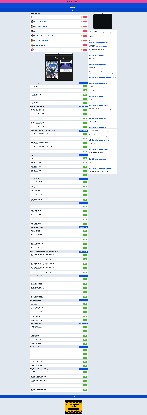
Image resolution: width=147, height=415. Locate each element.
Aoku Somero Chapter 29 (36, 361)
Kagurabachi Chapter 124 (36, 199)
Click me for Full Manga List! (73, 1)
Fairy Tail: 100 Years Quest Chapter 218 (44, 35)
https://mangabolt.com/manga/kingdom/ (97, 55)
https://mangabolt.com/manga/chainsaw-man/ (98, 68)
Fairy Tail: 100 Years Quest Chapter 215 (39, 385)
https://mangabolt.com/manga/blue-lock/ (97, 64)
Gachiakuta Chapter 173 (36, 303)
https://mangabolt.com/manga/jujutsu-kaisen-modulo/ (100, 51)
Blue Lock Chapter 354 (36, 219)
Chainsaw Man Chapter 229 (37, 243)
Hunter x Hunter (100, 10)
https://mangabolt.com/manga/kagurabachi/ (98, 46)
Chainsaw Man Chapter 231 (37, 234)
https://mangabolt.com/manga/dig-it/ (96, 164)
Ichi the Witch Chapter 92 (36, 287)
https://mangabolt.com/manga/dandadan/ (97, 159)
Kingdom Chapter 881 (36, 175)
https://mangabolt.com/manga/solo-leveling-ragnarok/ (100, 109)
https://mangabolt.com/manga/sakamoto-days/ (98, 42)
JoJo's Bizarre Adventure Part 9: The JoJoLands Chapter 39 (49, 31)
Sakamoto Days (58, 10)
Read (85, 17)
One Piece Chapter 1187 (36, 102)
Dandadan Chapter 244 (40, 50)
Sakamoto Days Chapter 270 (37, 113)
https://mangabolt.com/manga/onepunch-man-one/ (99, 122)
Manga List (50, 10)
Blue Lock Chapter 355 (36, 214)
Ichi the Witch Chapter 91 (36, 292)
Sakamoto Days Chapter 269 (37, 118)
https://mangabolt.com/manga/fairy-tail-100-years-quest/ (100, 168)
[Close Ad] (72, 53)
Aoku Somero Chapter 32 (36, 350)
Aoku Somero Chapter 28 (36, 365)
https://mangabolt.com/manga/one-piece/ (97, 37)
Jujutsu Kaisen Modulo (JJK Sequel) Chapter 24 (41, 138)
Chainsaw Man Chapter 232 (37, 230)
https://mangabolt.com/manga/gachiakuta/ (98, 87)
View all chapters (83, 83)
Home (45, 10)
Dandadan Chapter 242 (36, 335)
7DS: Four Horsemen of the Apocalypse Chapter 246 (42, 267)
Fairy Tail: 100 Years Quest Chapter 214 (39, 389)
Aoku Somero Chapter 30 (36, 357)
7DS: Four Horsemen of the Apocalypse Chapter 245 (42, 272)
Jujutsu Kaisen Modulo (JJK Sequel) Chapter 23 (41, 142)
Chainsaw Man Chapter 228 (37, 247)
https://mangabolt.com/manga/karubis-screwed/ (99, 149)
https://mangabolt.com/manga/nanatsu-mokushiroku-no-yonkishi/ (102, 73)
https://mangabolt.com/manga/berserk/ (97, 96)
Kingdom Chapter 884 (36, 162)
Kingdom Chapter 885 (39, 45)
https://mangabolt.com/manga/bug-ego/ (97, 118)
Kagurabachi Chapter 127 (36, 186)
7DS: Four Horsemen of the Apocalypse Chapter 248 (42, 259)
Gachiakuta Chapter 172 (36, 311)
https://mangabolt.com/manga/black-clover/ (98, 83)
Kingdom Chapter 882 (36, 170)
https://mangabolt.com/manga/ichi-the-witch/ (98, 59)
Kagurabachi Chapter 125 (36, 194)
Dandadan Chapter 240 (36, 343)
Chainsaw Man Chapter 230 (37, 239)
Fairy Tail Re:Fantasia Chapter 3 (42, 40)
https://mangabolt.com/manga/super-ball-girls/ (98, 136)
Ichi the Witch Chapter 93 (36, 283)
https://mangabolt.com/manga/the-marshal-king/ (99, 140)
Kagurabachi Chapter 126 (36, 190)
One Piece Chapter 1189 (36, 94)
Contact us (92, 10)
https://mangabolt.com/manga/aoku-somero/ (98, 172)
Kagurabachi (66, 10)
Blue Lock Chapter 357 (36, 206)
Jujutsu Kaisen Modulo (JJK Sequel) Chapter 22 (41, 146)
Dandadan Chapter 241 (36, 339)
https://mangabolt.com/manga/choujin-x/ (97, 100)
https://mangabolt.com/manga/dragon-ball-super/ (99, 105)
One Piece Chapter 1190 (36, 90)
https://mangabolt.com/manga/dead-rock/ (97, 127)
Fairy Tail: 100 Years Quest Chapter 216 (39, 380)
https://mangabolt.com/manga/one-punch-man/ (99, 92)
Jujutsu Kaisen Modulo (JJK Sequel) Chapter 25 (41, 133)
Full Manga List (38, 17)
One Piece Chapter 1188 (36, 98)
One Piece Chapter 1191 (40, 21)
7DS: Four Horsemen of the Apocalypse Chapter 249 (42, 254)
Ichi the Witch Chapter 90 (36, 296)
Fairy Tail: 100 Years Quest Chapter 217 (39, 376)
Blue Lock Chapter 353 (36, 223)
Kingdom (73, 10)
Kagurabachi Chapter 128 (36, 181)
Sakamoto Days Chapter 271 (37, 109)
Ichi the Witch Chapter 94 (36, 278)
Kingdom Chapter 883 (36, 166)
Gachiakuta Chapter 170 (36, 320)
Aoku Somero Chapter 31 (36, 354)
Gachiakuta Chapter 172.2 (37, 307)
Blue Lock (86, 10)
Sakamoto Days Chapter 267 (37, 126)
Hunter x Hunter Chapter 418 (41, 26)
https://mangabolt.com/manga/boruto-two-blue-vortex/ (100, 131)
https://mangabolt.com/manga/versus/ (97, 114)
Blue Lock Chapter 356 (36, 210)
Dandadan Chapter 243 (36, 330)
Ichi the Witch (79, 10)
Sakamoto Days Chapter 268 (37, 122)
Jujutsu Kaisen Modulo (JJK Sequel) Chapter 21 (41, 151)
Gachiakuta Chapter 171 (36, 316)
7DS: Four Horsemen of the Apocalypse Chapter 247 (42, 263)
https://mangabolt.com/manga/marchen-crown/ (99, 145)
